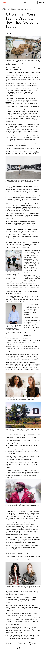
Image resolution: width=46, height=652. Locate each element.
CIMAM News (10, 8)
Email (32, 647)
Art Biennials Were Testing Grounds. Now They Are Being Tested (16, 9)
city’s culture (17, 153)
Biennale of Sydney (30, 92)
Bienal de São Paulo (14, 296)
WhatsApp (23, 643)
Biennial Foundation (29, 90)
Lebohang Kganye (29, 262)
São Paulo (8, 345)
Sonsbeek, (11, 511)
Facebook (34, 643)
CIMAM (4, 2)
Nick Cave (27, 257)
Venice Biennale (19, 108)
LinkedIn (22, 647)
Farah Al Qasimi (33, 260)
